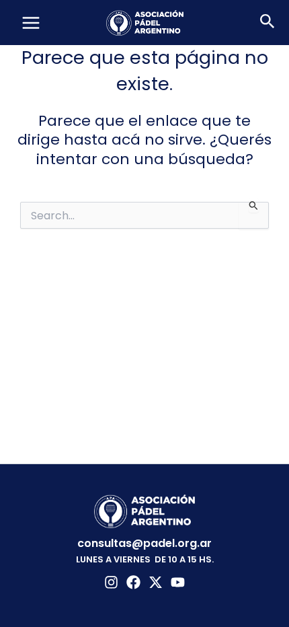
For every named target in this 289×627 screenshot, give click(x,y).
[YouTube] (178, 582)
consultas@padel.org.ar (144, 543)
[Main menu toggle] (30, 22)
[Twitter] (156, 582)
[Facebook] (133, 582)
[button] (267, 23)
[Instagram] (111, 582)
